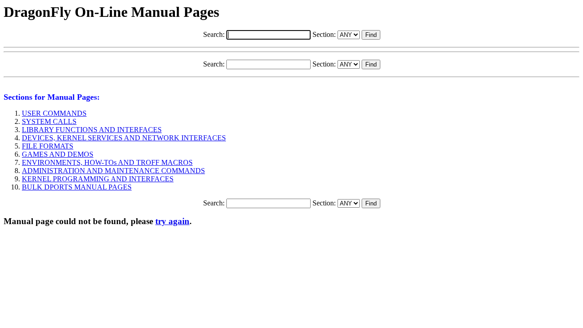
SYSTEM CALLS (49, 121)
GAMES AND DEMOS (57, 154)
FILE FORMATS (47, 146)
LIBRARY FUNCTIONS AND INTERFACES (92, 129)
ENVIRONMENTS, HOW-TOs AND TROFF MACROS (107, 162)
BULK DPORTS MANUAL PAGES (77, 187)
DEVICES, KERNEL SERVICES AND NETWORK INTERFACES (124, 138)
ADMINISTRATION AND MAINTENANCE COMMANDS (113, 170)
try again (172, 221)
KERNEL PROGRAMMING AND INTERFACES (98, 179)
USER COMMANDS (54, 113)
